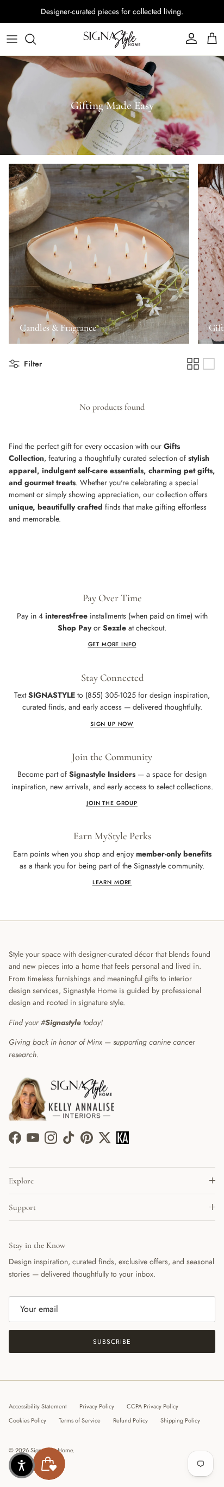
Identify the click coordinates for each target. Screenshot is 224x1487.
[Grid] (193, 363)
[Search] (36, 39)
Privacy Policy (96, 1406)
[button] (22, 1465)
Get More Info (112, 644)
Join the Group (112, 803)
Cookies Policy (27, 1420)
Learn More (112, 882)
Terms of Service (80, 1420)
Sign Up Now (112, 724)
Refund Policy (130, 1420)
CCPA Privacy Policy (152, 1406)
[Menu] (12, 39)
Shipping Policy (180, 1420)
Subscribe (112, 1342)
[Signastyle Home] (112, 39)
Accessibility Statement (38, 1406)
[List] (208, 363)
